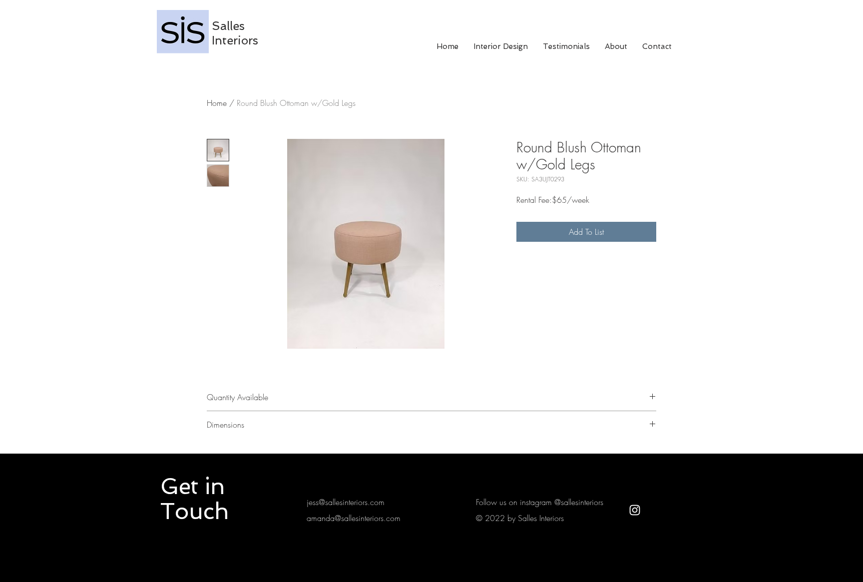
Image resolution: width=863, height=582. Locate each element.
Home (217, 102)
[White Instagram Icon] (635, 510)
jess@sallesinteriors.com (346, 502)
